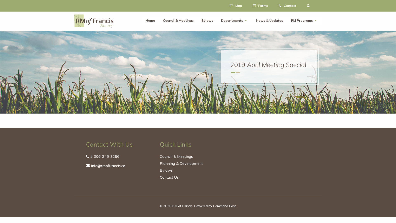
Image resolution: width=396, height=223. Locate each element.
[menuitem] (150, 21)
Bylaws (207, 20)
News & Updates (269, 20)
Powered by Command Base (215, 206)
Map (238, 6)
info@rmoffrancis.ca (108, 165)
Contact (289, 6)
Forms (262, 6)
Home (150, 20)
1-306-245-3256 (104, 156)
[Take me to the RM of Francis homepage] (93, 21)
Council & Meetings (178, 20)
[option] (198, 72)
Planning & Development (181, 163)
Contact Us (169, 177)
